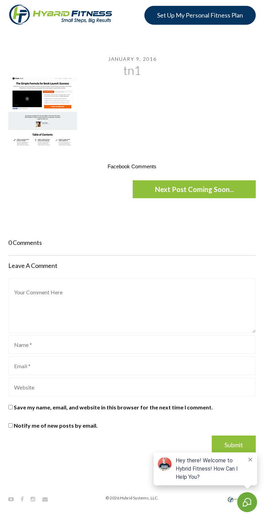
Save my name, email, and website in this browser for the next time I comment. (113, 407)
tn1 (132, 70)
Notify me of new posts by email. (56, 425)
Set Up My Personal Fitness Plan (200, 15)
